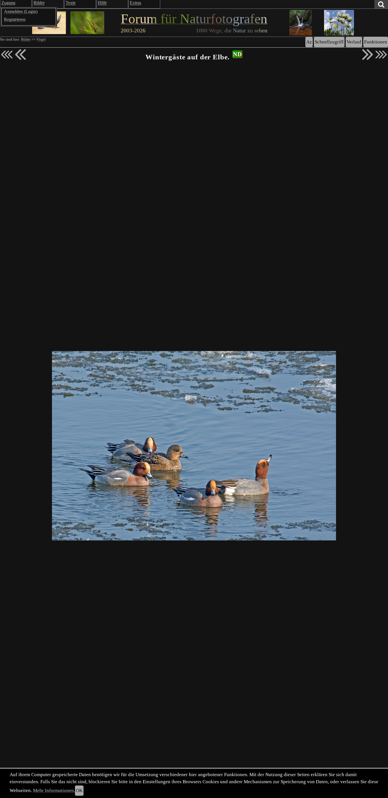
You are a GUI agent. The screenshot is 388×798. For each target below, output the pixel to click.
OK (79, 790)
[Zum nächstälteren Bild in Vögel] (367, 54)
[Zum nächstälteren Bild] (381, 54)
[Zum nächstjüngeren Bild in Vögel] (20, 54)
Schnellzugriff (329, 42)
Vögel (41, 39)
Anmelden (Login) (20, 11)
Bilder (26, 39)
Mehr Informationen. (54, 790)
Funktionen (375, 42)
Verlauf (354, 42)
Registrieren (15, 19)
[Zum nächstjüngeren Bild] (7, 54)
